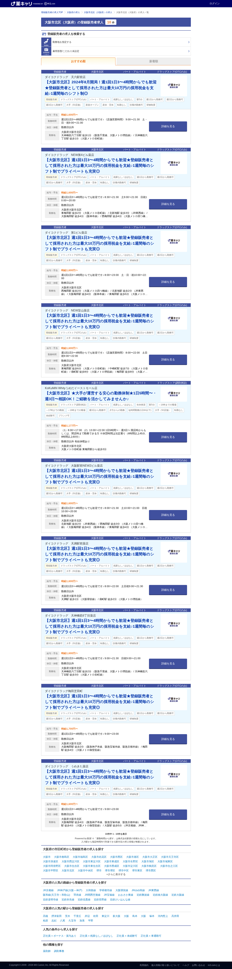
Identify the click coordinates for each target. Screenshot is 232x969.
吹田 (95, 916)
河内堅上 (163, 916)
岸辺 (87, 916)
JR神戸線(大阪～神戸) (69, 890)
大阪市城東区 (165, 861)
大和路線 (91, 890)
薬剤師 (47, 951)
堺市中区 (124, 870)
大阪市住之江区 (169, 865)
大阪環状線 (121, 890)
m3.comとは (214, 965)
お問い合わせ (198, 965)
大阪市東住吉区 (92, 865)
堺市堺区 (110, 870)
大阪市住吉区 (71, 865)
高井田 (175, 916)
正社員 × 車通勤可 (151, 935)
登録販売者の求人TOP (52, 12)
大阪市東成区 (111, 861)
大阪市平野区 (50, 870)
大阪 (126, 916)
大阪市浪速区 (50, 861)
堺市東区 (137, 870)
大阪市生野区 (130, 861)
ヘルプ (186, 965)
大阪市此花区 (99, 856)
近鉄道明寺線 (50, 899)
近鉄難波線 (143, 894)
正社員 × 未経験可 (127, 935)
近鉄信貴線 (84, 899)
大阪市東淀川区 (92, 861)
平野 (90, 920)
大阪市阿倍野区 (52, 865)
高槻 (45, 916)
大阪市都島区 (61, 856)
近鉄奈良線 (68, 899)
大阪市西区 (116, 856)
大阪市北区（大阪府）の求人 (98, 12)
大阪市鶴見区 (149, 865)
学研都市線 (105, 890)
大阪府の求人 (73, 12)
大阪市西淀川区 (70, 861)
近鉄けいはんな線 (120, 899)
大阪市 (47, 856)
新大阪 (116, 916)
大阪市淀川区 (130, 865)
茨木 (67, 916)
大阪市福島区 (80, 856)
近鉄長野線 (100, 899)
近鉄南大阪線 (160, 894)
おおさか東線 (125, 894)
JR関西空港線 (92, 894)
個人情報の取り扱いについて (165, 965)
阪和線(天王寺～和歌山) (56, 894)
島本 (134, 916)
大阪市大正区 (150, 856)
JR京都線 (48, 890)
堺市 (99, 870)
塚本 (151, 916)
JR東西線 (153, 890)
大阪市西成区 (111, 865)
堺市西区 (151, 870)
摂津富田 (56, 916)
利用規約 (144, 965)
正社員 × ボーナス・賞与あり (59, 935)
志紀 (54, 920)
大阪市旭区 (147, 861)
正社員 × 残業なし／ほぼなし (96, 935)
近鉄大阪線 (177, 894)
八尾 (62, 920)
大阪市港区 (132, 856)
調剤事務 (59, 951)
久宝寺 (72, 920)
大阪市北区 (68, 870)
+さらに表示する (116, 874)
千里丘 (77, 916)
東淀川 (105, 916)
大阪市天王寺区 (170, 856)
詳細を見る (168, 126)
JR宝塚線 (109, 894)
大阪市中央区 (85, 870)
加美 (82, 920)
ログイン (215, 3)
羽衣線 (77, 894)
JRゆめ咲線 (138, 890)
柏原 (45, 920)
